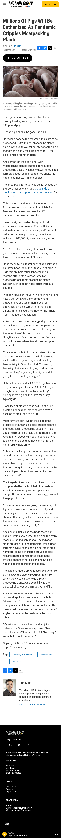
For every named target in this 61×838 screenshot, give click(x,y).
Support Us (11, 791)
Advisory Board (13, 770)
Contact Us (11, 787)
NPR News (17, 661)
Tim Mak (16, 45)
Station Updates (13, 773)
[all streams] (57, 834)
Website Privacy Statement (18, 810)
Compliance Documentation (19, 808)
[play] (4, 834)
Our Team (10, 768)
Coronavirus (46, 654)
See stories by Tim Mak (32, 704)
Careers (9, 789)
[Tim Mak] (9, 687)
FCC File (9, 806)
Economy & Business (22, 654)
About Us (10, 766)
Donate (51, 4)
